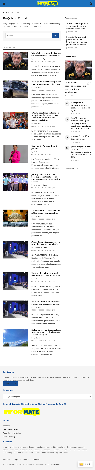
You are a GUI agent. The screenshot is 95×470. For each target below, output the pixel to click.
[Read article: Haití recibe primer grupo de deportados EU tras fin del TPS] (15, 281)
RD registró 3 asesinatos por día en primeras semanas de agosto (46, 82)
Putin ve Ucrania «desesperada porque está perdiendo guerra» (45, 303)
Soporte (26, 460)
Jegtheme (56, 464)
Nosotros (6, 460)
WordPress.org (9, 437)
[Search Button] (91, 3)
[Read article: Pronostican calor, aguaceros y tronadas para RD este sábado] (15, 249)
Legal (16, 460)
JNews (11, 464)
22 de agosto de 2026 (42, 154)
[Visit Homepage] (47, 3)
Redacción (37, 87)
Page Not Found (15, 12)
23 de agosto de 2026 (42, 62)
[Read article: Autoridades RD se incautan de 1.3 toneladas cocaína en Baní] (15, 218)
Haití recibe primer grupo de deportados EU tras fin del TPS (45, 274)
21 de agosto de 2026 (41, 341)
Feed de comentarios (12, 433)
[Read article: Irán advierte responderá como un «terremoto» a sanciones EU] (15, 61)
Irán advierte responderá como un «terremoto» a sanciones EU (46, 54)
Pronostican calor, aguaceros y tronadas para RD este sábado (45, 243)
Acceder (6, 426)
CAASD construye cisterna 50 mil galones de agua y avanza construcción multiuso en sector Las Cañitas (45, 116)
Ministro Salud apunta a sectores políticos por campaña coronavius (77, 26)
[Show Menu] (4, 3)
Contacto (10, 384)
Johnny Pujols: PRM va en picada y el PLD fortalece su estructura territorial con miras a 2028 (45, 178)
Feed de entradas (10, 429)
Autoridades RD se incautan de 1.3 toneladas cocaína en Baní (45, 212)
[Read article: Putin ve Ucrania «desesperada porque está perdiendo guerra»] (15, 309)
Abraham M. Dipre (40, 59)
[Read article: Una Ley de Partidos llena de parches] (15, 154)
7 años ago (72, 32)
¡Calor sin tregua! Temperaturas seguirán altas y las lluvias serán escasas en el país (46, 332)
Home (5, 12)
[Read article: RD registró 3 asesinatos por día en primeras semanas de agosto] (15, 89)
